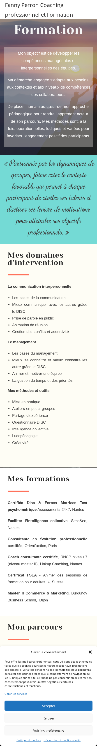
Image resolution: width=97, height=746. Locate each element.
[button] (90, 652)
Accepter (48, 706)
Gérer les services (16, 694)
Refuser (48, 718)
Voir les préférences (48, 730)
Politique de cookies (28, 740)
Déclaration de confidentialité (62, 740)
